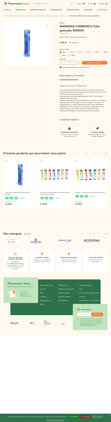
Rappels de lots (45, 300)
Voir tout (27, 233)
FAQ (41, 293)
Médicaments (20, 10)
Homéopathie (30, 16)
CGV (80, 289)
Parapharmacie (56, 10)
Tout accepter (74, 416)
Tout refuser (85, 416)
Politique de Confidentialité (89, 293)
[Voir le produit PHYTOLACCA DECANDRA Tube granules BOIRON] (20, 175)
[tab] (74, 75)
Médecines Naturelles (17, 16)
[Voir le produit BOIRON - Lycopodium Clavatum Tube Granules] (90, 175)
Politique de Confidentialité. (87, 325)
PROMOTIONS (102, 10)
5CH (11, 198)
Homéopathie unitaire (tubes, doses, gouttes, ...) (52, 16)
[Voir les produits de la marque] (15, 241)
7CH (16, 198)
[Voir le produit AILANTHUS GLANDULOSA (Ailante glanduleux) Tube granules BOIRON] (55, 175)
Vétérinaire (88, 10)
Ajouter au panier (94, 63)
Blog (41, 304)
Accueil (5, 16)
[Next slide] (106, 153)
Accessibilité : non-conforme (89, 300)
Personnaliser (97, 416)
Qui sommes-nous (46, 285)
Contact (82, 297)
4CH (7, 198)
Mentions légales (85, 285)
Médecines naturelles (38, 10)
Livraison (43, 297)
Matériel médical (73, 10)
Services (43, 289)
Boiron (62, 23)
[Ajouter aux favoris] (47, 25)
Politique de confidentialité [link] (55, 420)
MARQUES (7, 10)
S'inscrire (97, 314)
